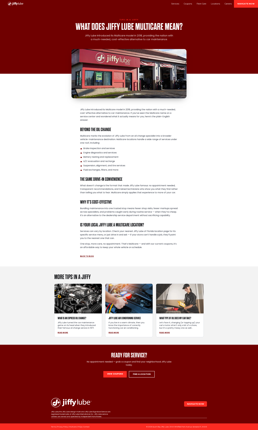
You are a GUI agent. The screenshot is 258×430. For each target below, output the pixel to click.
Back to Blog (87, 256)
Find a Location (142, 374)
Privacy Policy (62, 427)
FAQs (80, 427)
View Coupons (115, 374)
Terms (53, 427)
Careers (228, 4)
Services (175, 4)
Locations (215, 4)
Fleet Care (201, 4)
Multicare (72, 427)
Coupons (188, 4)
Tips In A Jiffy (129, 19)
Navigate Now (246, 4)
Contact (86, 427)
